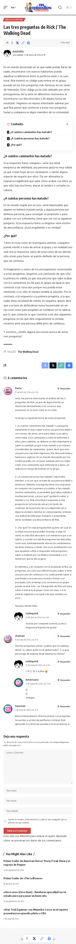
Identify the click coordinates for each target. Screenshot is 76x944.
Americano (32, 679)
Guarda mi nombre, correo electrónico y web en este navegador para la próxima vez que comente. (37, 821)
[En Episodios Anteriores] (38, 7)
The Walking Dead (27, 351)
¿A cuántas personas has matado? (30, 138)
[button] (7, 7)
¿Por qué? (16, 144)
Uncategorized (14, 20)
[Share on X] (17, 43)
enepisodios (18, 51)
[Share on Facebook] (12, 43)
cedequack (32, 613)
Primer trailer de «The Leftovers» (23, 878)
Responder (65, 388)
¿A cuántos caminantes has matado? (31, 132)
